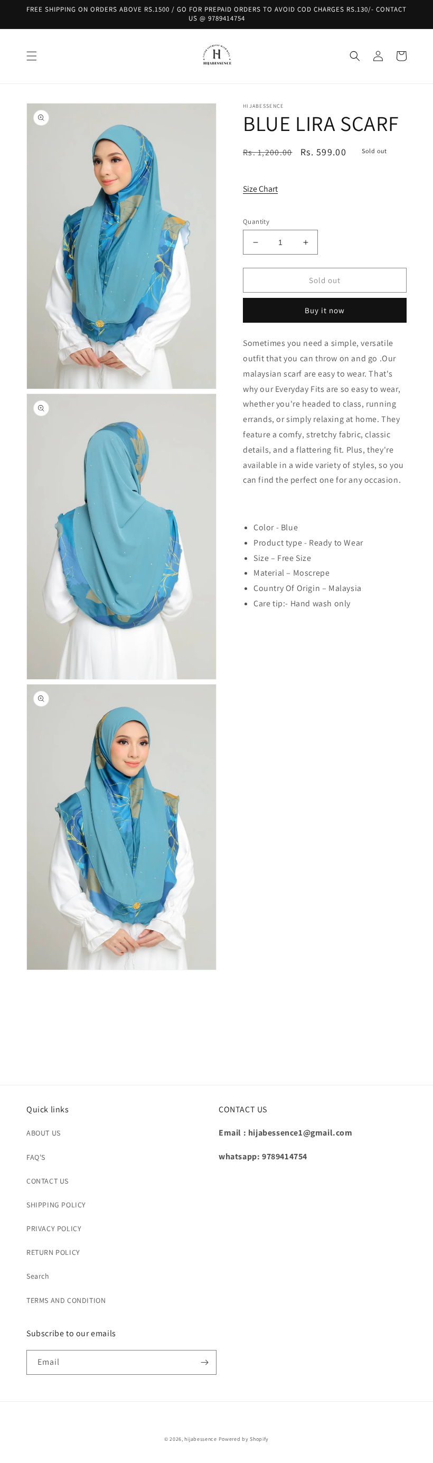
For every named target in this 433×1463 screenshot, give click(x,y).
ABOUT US (43, 1133)
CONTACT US (47, 1181)
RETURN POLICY (53, 1252)
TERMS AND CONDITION (66, 1300)
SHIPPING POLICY (56, 1204)
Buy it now (325, 310)
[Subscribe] (204, 1362)
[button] (31, 56)
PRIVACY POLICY (53, 1228)
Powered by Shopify (244, 1439)
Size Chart (260, 188)
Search (38, 1276)
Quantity (256, 221)
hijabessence (200, 1439)
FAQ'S (35, 1157)
